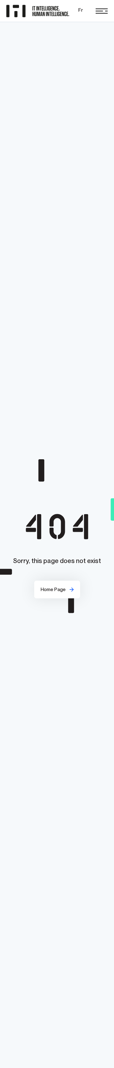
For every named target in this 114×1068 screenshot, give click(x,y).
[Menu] (102, 11)
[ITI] (39, 11)
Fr (80, 10)
